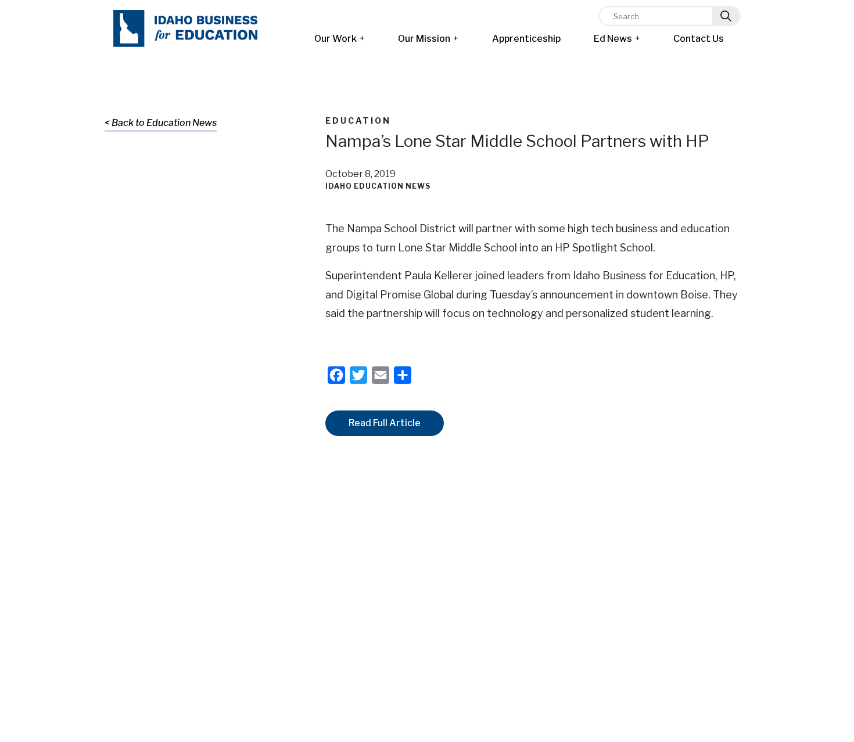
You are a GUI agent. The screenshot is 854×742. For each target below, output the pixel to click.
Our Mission (424, 38)
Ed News (613, 38)
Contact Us (698, 38)
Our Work (335, 38)
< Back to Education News (161, 122)
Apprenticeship (526, 38)
